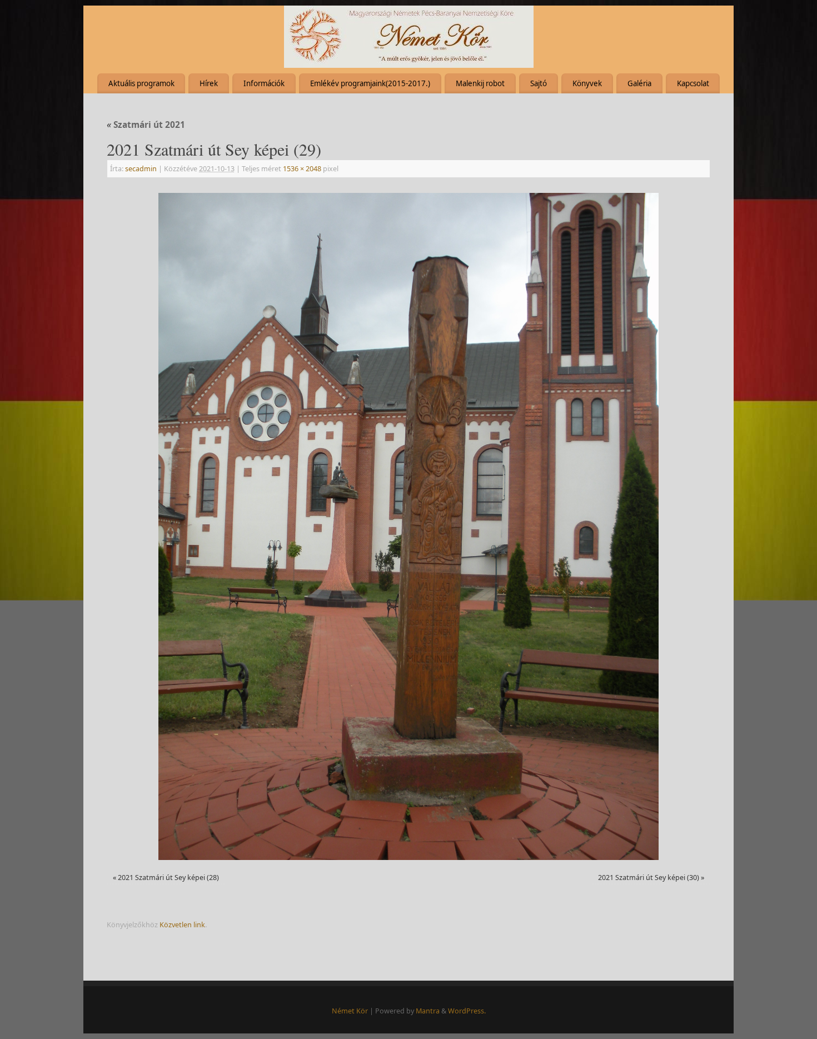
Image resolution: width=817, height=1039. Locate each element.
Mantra (428, 1011)
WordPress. (467, 1011)
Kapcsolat (693, 83)
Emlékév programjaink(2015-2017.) (370, 83)
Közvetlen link (182, 924)
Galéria (639, 83)
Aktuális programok (141, 83)
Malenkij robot (480, 83)
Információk (264, 83)
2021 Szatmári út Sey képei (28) (168, 877)
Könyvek (587, 83)
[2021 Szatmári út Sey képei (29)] (408, 526)
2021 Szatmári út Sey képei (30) (648, 877)
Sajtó (538, 83)
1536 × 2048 (302, 168)
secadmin (141, 168)
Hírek (209, 83)
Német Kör (350, 1011)
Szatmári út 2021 (146, 125)
